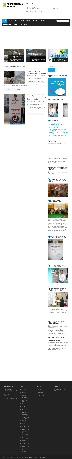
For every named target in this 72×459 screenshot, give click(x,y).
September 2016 (25, 446)
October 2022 (25, 397)
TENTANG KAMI (23, 24)
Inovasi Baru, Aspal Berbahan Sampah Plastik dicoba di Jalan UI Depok (36, 74)
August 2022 (24, 400)
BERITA (16, 20)
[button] (49, 109)
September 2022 (25, 398)
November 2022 (25, 395)
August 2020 (24, 418)
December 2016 (25, 442)
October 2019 (25, 425)
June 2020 (24, 422)
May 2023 (24, 389)
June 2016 (24, 451)
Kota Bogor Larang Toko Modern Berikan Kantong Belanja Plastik (36, 97)
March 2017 (24, 437)
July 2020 (24, 420)
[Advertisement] (36, 37)
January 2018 (24, 435)
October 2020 (25, 415)
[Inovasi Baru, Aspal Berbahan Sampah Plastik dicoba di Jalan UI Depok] (14, 77)
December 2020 (25, 412)
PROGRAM (28, 20)
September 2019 (25, 426)
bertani (39, 389)
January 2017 (24, 440)
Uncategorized (41, 395)
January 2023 (24, 392)
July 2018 (24, 432)
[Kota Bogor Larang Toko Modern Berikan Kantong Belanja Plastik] (14, 109)
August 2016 (24, 448)
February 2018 (25, 434)
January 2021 (24, 411)
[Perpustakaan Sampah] (13, 5)
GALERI (22, 20)
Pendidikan (40, 392)
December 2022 (25, 394)
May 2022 (24, 405)
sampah (18, 89)
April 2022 (24, 406)
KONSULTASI (43, 20)
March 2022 (24, 408)
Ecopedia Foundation (28, 457)
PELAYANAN (35, 20)
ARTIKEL (10, 20)
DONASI (16, 24)
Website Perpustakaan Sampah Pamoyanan (12, 457)
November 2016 (25, 443)
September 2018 (25, 429)
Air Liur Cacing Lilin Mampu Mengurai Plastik (60, 60)
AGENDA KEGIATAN (7, 24)
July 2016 (24, 449)
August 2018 (24, 431)
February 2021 (25, 409)
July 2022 (24, 401)
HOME (4, 20)
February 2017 (25, 438)
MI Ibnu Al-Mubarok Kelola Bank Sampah (57, 135)
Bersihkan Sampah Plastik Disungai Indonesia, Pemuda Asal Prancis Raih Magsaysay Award (16, 58)
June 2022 (24, 403)
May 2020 (24, 423)
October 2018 (25, 428)
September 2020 (25, 417)
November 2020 (25, 414)
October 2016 (25, 445)
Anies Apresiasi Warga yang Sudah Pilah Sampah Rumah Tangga (38, 59)
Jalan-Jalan (40, 391)
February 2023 (25, 391)
